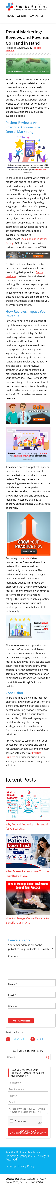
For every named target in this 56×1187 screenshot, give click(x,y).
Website (22, 15)
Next (39, 1039)
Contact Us (36, 15)
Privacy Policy (26, 1166)
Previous (18, 1039)
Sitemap (11, 1166)
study (26, 558)
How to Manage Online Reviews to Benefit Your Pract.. (27, 920)
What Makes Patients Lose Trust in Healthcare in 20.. (27, 873)
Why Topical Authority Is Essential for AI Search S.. (27, 826)
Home (10, 15)
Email (12, 995)
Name (12, 984)
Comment (13, 956)
